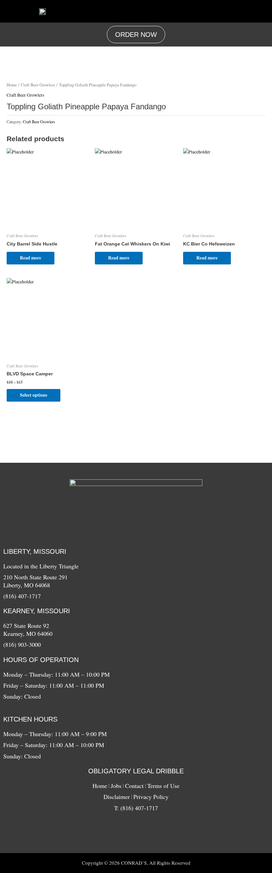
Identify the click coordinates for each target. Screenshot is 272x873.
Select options (33, 395)
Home (12, 85)
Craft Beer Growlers (38, 85)
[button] (171, 11)
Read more (30, 257)
